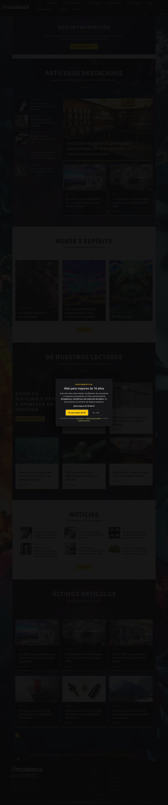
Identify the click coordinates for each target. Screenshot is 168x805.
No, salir (96, 412)
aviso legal (79, 418)
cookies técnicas (84, 420)
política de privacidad (93, 418)
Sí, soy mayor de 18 (76, 412)
